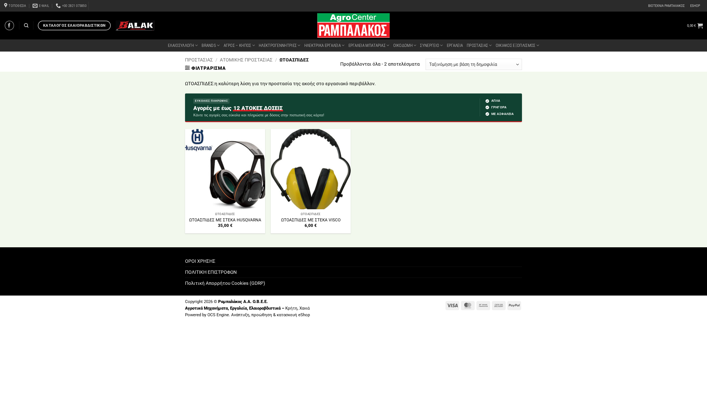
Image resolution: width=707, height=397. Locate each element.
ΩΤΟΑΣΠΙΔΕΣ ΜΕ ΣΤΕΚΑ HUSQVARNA (225, 220)
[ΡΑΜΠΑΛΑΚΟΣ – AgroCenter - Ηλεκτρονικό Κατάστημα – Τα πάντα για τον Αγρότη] (353, 25)
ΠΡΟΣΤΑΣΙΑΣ (477, 45)
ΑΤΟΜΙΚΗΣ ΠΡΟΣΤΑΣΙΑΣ (246, 60)
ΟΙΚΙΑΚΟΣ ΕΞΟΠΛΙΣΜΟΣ (515, 45)
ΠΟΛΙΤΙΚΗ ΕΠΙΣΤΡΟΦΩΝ (211, 272)
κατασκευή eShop (293, 314)
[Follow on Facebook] (9, 25)
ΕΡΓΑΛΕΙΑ (455, 45)
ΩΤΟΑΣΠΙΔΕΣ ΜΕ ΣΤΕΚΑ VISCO (311, 220)
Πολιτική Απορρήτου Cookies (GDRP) (225, 283)
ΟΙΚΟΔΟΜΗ (403, 45)
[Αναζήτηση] (26, 25)
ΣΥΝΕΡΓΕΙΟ (429, 45)
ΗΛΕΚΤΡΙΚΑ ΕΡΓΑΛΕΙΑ (322, 45)
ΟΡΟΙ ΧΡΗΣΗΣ (200, 261)
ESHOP (695, 6)
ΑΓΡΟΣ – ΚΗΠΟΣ (237, 45)
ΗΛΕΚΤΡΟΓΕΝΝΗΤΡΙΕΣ (278, 45)
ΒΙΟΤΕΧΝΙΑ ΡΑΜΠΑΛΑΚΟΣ (666, 6)
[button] (695, 26)
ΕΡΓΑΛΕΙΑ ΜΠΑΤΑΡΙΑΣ (367, 45)
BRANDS (209, 45)
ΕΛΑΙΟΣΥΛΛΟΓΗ (181, 45)
